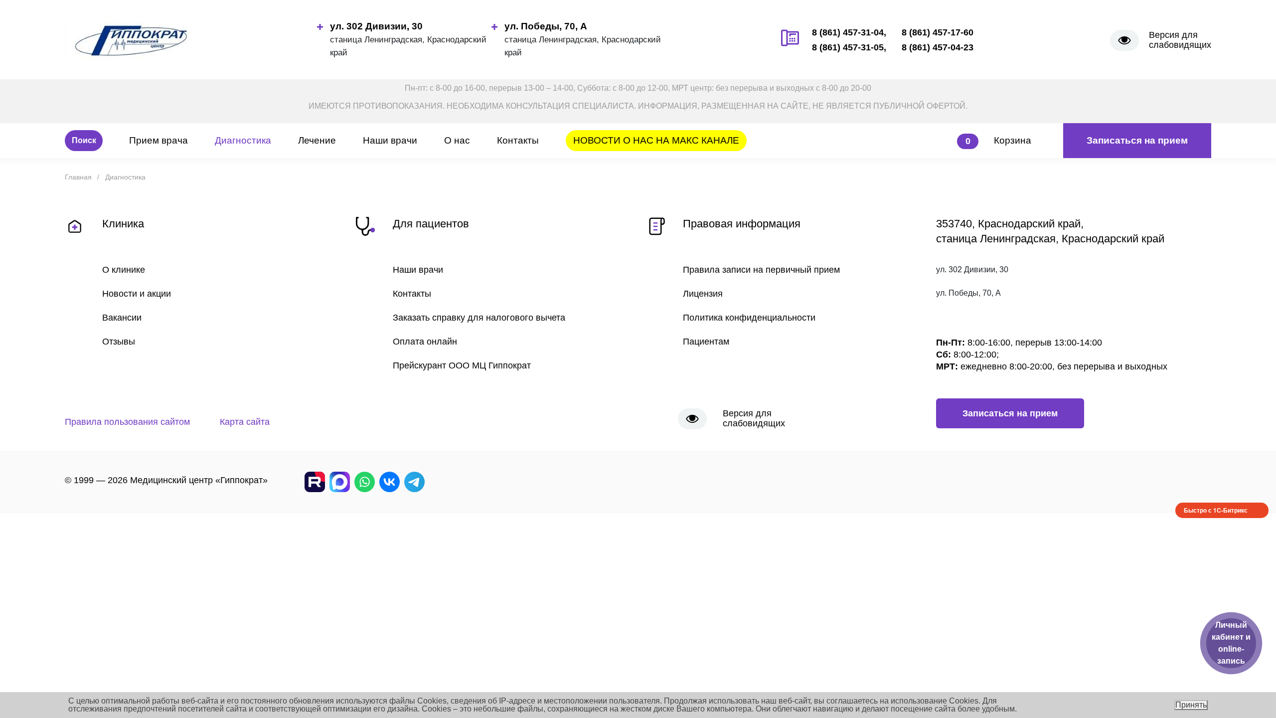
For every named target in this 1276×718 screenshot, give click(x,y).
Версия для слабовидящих (1180, 40)
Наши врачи (390, 140)
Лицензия (703, 294)
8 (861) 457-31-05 (848, 47)
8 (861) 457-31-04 (848, 32)
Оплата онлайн (425, 342)
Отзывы (118, 342)
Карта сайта (245, 422)
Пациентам (706, 342)
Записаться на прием (1137, 140)
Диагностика (243, 140)
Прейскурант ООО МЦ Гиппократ (462, 365)
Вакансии (122, 318)
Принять (1191, 705)
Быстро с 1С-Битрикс (1216, 510)
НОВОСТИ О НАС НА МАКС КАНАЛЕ (656, 140)
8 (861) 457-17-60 (937, 32)
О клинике (123, 270)
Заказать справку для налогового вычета (479, 318)
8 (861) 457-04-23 (937, 47)
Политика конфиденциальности (749, 318)
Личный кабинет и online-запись (1231, 643)
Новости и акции (136, 294)
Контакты (518, 140)
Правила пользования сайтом (127, 422)
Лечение (317, 140)
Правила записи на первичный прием (761, 270)
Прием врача (158, 140)
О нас (457, 140)
